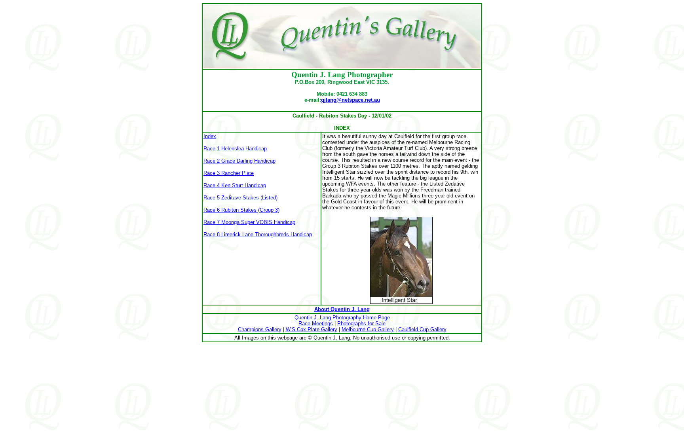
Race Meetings (315, 323)
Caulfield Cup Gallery (422, 329)
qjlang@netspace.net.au (350, 100)
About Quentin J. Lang (342, 309)
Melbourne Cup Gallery (368, 329)
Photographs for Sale (361, 323)
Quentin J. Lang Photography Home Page (342, 318)
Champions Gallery (259, 329)
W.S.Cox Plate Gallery (311, 329)
